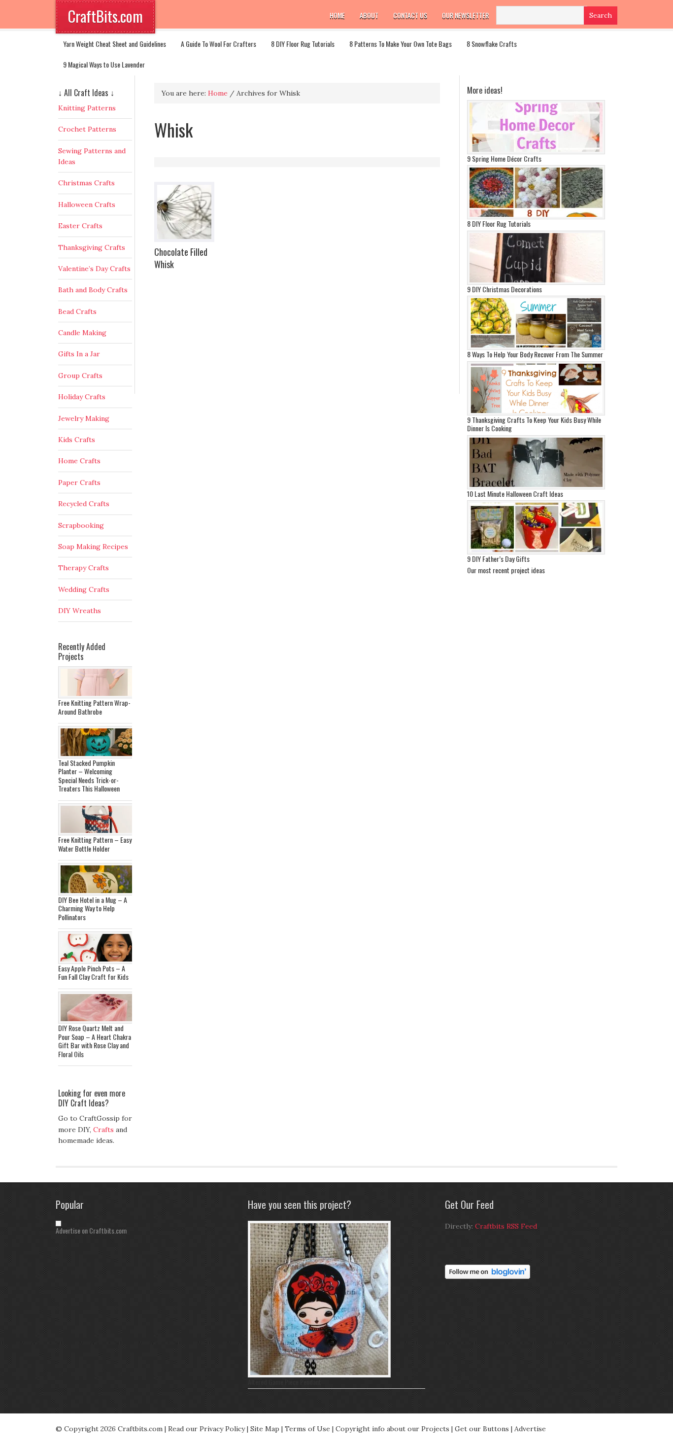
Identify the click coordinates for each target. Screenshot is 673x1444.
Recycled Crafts (83, 503)
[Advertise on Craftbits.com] (58, 1223)
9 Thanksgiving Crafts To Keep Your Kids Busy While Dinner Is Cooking (534, 424)
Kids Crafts (76, 439)
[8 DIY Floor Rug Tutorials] (536, 216)
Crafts (103, 1129)
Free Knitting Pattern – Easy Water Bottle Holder (95, 844)
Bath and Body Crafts (93, 289)
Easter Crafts (80, 225)
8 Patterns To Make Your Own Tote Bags (400, 43)
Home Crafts (79, 460)
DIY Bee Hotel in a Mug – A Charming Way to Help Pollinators (92, 908)
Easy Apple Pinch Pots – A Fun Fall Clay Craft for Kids (93, 972)
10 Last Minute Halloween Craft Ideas (515, 493)
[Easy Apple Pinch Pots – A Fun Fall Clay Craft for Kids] (97, 961)
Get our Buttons (482, 1428)
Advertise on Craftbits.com (91, 1230)
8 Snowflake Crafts (492, 43)
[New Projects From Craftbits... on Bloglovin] (487, 1276)
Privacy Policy (222, 1428)
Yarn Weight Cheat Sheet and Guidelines (114, 43)
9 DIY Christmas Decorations (504, 289)
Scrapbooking (81, 525)
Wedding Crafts (83, 589)
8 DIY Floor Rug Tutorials (303, 43)
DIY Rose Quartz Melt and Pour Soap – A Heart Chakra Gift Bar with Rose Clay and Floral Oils (94, 1041)
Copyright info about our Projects (392, 1428)
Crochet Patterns (87, 129)
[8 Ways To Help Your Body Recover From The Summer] (536, 347)
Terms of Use (307, 1428)
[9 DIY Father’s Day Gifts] (536, 552)
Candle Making (82, 332)
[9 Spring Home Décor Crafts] (536, 151)
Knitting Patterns (87, 107)
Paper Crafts (79, 482)
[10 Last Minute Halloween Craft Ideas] (536, 486)
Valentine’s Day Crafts (94, 268)
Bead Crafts (77, 311)
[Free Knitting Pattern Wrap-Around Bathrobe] (97, 695)
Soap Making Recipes (93, 546)
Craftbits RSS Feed (506, 1226)
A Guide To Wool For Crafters (218, 43)
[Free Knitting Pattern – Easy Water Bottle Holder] (97, 832)
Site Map (264, 1428)
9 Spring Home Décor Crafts (504, 158)
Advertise (530, 1428)
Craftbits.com (140, 1428)
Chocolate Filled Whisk (180, 258)
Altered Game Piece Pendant (284, 1381)
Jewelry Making (83, 418)
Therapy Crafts (83, 567)
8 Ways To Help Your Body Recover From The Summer (535, 354)
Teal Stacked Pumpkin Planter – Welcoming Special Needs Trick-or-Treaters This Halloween (89, 775)
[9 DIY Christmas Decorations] (536, 282)
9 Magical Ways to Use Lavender (104, 64)
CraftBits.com (105, 16)
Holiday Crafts (81, 396)
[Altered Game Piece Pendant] (319, 1375)
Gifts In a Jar (79, 353)
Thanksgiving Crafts (91, 247)
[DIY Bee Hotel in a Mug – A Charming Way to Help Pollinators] (97, 893)
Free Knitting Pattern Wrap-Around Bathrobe (94, 707)
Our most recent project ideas (506, 570)
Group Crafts (80, 375)
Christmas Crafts (86, 182)
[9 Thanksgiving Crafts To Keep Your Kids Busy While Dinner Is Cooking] (536, 413)
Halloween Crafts (86, 204)
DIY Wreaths (79, 610)
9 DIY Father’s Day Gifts (498, 558)
